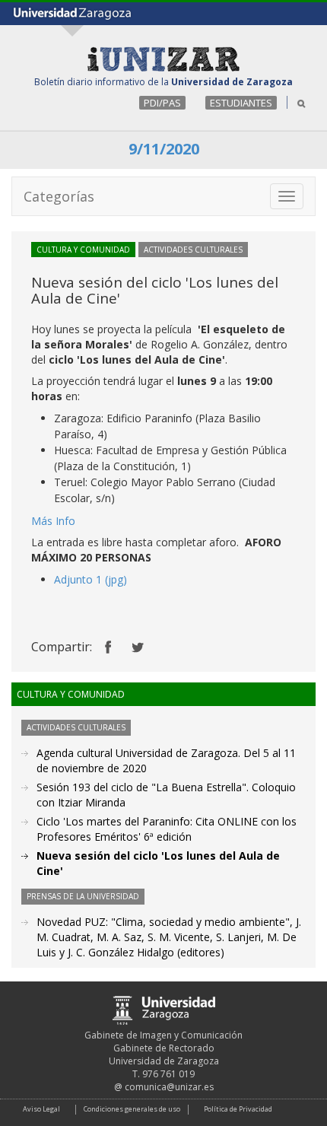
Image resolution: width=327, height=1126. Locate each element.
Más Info (53, 521)
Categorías (59, 196)
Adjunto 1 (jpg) (90, 579)
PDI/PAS (162, 103)
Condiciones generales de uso (132, 1109)
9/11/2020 (164, 148)
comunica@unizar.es (169, 1086)
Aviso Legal (41, 1109)
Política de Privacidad (238, 1109)
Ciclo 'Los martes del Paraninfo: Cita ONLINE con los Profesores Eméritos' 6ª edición (167, 829)
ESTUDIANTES (241, 103)
